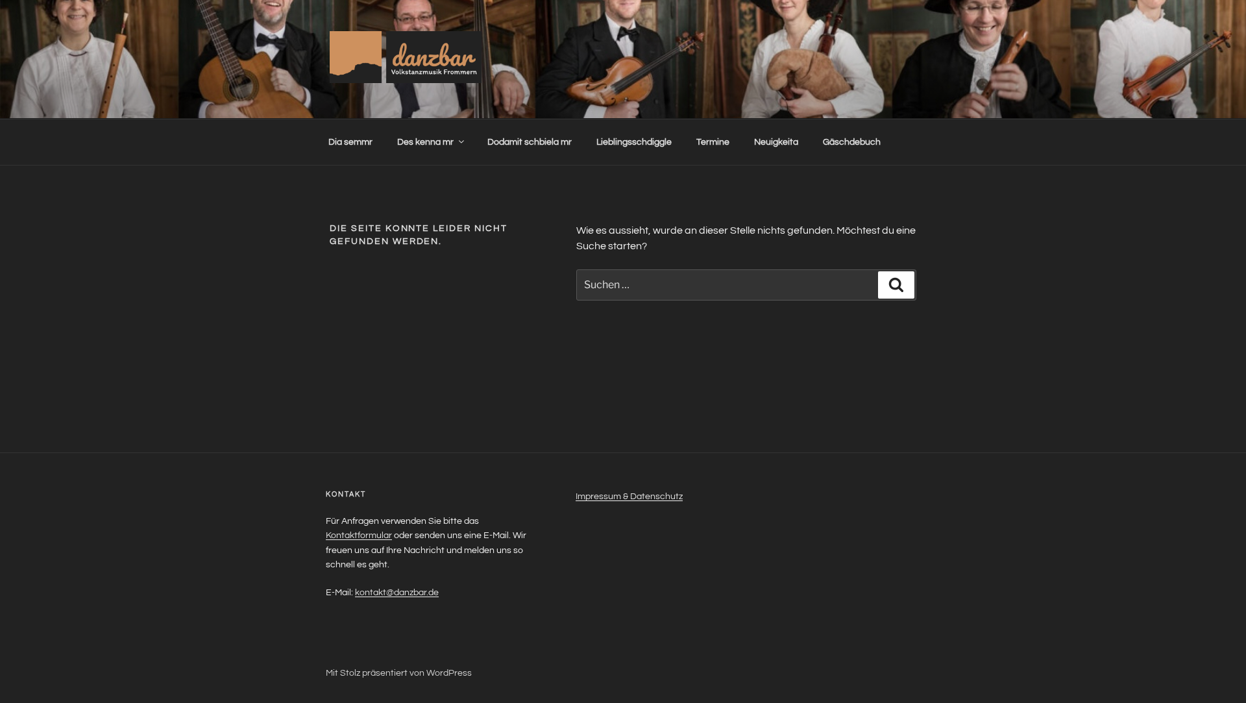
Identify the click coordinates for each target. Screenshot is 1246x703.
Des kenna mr (425, 142)
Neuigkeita (776, 142)
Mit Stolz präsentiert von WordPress (399, 673)
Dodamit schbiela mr (529, 142)
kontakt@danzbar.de (397, 592)
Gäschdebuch (852, 142)
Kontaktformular (359, 535)
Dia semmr (350, 142)
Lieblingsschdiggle (634, 142)
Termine (712, 142)
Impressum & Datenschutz (629, 496)
